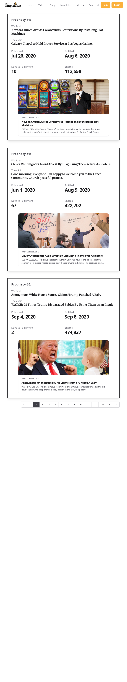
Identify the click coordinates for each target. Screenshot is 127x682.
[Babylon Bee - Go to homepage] (13, 5)
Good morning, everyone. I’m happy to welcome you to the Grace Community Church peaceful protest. (56, 176)
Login (117, 4)
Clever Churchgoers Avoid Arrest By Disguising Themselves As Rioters (61, 164)
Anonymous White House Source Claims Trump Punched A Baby (56, 294)
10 (88, 404)
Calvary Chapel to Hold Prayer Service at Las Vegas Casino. (52, 43)
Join (105, 4)
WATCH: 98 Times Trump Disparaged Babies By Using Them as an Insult (62, 304)
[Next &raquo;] (117, 405)
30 (110, 404)
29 (102, 404)
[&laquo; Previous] (24, 405)
